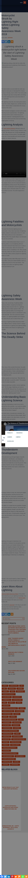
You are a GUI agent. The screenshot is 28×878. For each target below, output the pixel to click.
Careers (9, 437)
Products (10, 432)
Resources (19, 432)
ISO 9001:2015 (10, 441)
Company (18, 437)
